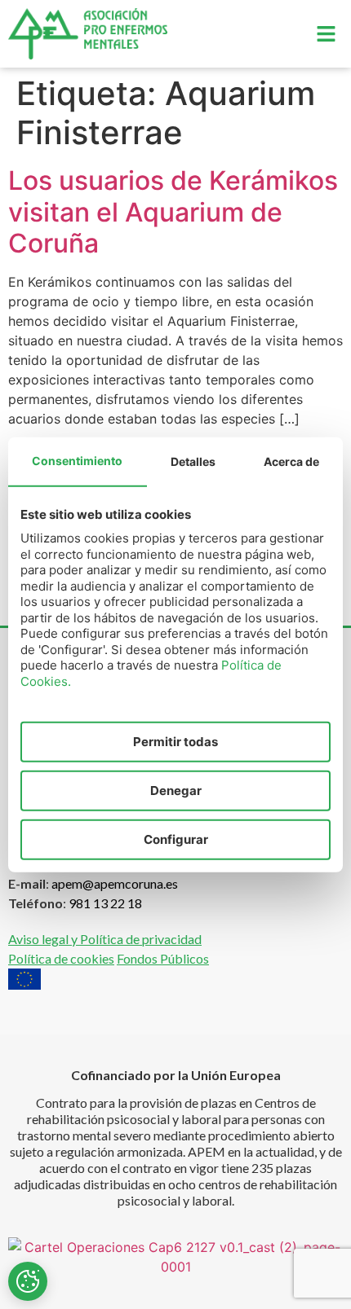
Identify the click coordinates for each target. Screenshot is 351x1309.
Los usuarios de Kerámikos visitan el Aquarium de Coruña (173, 212)
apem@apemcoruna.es (114, 883)
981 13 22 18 (105, 903)
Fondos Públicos (163, 958)
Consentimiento (77, 461)
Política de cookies (61, 958)
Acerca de (291, 461)
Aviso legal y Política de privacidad (105, 939)
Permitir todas (175, 741)
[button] (326, 34)
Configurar (176, 839)
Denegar (176, 790)
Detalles (193, 461)
